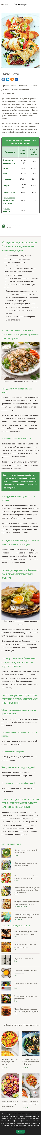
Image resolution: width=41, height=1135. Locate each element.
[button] (5, 4)
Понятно (20, 1132)
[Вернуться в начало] (20, 4)
